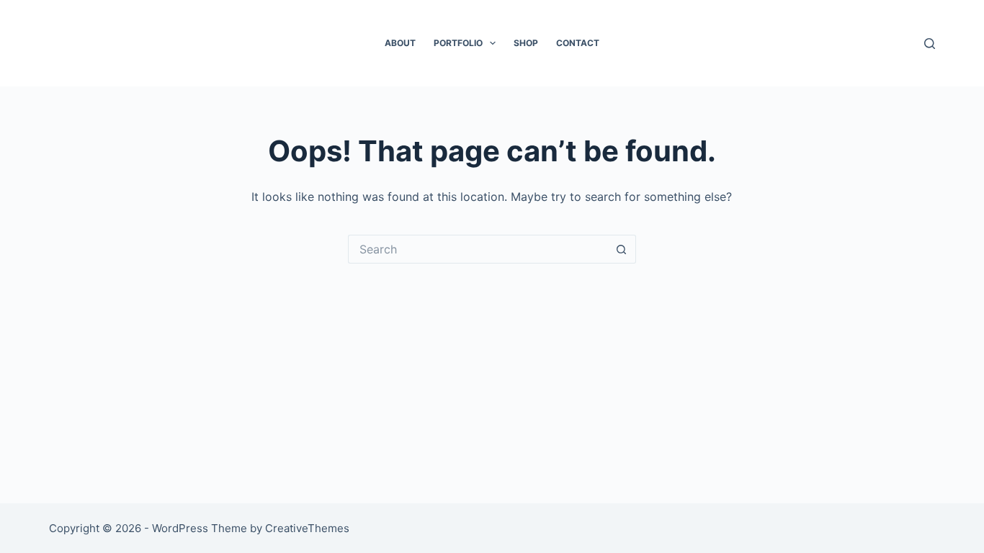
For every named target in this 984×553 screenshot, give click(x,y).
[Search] (929, 43)
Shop (526, 42)
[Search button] (621, 249)
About (400, 42)
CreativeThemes (307, 528)
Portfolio (458, 42)
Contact (577, 42)
